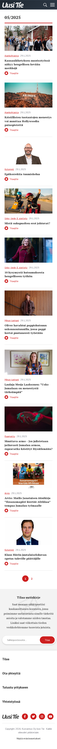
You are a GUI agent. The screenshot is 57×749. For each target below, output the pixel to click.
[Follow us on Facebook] (25, 716)
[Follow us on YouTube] (50, 716)
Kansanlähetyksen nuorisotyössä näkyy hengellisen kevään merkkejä (27, 64)
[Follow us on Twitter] (33, 716)
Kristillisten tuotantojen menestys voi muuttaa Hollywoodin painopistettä (28, 121)
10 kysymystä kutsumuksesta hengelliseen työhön (24, 274)
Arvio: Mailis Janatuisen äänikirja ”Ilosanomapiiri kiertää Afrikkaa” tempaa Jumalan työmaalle (27, 501)
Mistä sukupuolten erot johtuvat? (27, 223)
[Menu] (52, 4)
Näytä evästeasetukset (29, 738)
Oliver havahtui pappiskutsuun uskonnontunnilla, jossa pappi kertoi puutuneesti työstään (26, 329)
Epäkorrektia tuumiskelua (22, 174)
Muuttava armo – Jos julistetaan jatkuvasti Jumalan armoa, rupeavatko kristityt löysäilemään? (28, 444)
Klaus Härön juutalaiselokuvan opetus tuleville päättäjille (26, 556)
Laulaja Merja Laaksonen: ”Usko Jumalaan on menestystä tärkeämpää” (26, 388)
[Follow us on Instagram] (42, 716)
